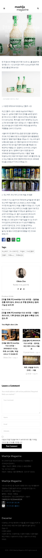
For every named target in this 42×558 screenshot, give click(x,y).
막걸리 (22, 251)
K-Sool (24, 21)
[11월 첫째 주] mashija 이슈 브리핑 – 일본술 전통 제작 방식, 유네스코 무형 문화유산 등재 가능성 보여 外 (20, 302)
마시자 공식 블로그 (13, 506)
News (32, 21)
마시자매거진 (14, 251)
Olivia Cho (17, 46)
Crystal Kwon (28, 352)
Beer (10, 21)
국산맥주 (5, 251)
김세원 (28, 374)
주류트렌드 (19, 255)
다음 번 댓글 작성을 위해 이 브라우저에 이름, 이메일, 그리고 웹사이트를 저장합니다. (19, 441)
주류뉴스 (11, 255)
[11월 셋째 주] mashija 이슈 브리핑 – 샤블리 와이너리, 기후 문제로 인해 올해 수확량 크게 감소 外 (20, 315)
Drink (17, 21)
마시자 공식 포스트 (13, 502)
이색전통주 (30, 251)
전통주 (4, 255)
